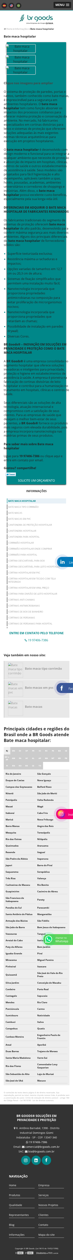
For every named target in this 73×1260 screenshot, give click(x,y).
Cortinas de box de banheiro (25, 611)
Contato (43, 1225)
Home (12, 1185)
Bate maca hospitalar (22, 501)
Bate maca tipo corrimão (23, 507)
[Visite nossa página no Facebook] (46, 1160)
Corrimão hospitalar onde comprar (30, 548)
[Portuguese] (18, 5)
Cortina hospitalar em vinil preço (28, 587)
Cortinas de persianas (21, 617)
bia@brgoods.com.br (41, 1151)
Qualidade (15, 1205)
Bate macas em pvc (19, 518)
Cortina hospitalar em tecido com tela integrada (32, 580)
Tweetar (11, 474)
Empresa (43, 1185)
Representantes (19, 1215)
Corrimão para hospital (22, 554)
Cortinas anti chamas (21, 599)
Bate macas (15, 512)
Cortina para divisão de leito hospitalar (32, 593)
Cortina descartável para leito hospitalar (34, 566)
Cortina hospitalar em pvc (24, 572)
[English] (11, 5)
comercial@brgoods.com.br (42, 1147)
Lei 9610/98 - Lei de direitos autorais (37, 1100)
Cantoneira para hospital (23, 536)
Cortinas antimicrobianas (24, 605)
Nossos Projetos (48, 1205)
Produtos (14, 1195)
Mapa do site (46, 1234)
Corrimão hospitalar (21, 542)
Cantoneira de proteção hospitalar (30, 524)
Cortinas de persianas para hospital (30, 623)
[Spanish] (4, 5)
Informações (36, 491)
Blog (11, 1225)
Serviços (43, 1195)
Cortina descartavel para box (26, 560)
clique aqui (52, 456)
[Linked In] (36, 1160)
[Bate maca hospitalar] (20, 48)
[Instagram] (26, 1160)
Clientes (43, 1215)
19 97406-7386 (37, 1142)
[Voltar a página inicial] (36, 19)
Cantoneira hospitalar (22, 530)
